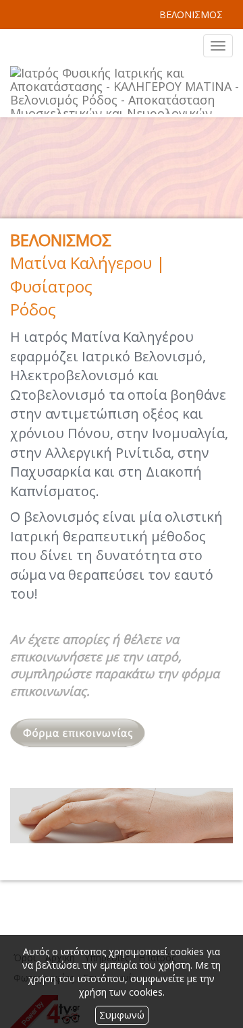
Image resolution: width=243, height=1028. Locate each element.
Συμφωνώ (121, 1014)
